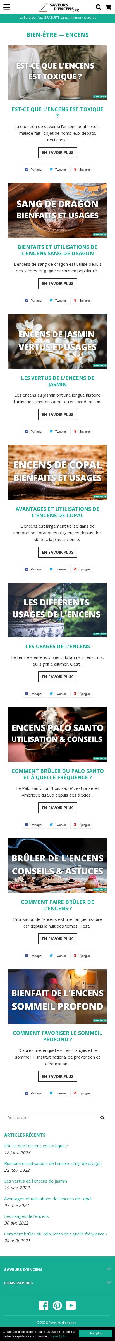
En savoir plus (58, 1336)
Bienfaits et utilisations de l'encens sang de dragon (53, 1163)
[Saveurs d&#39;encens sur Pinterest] (57, 1308)
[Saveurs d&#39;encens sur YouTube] (71, 1308)
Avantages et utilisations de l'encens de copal (47, 1198)
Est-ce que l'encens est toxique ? (36, 1145)
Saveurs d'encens (62, 1322)
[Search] (103, 1117)
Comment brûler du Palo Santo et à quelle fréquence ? (56, 1234)
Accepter (95, 1333)
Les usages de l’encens (26, 1216)
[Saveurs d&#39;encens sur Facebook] (44, 1308)
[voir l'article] (57, 98)
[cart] (108, 7)
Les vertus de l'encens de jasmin (35, 1181)
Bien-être (42, 35)
